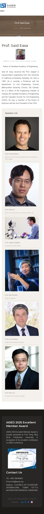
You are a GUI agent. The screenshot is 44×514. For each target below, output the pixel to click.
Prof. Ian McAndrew (11, 339)
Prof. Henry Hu (10, 393)
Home (15, 28)
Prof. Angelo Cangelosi (12, 242)
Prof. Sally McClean (11, 295)
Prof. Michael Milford (11, 154)
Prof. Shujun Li (10, 209)
